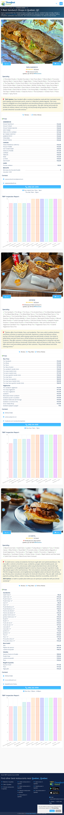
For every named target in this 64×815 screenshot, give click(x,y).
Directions (38, 73)
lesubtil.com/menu (11, 684)
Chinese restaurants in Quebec (7, 788)
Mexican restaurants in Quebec (24, 791)
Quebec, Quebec (40, 778)
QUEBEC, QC (11, 7)
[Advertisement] (32, 761)
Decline (58, 811)
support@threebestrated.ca (57, 799)
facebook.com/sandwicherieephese (15, 421)
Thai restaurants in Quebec (39, 791)
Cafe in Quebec (7, 784)
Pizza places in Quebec (22, 795)
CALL (7, 63)
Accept (52, 811)
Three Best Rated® (31, 813)
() (36, 69)
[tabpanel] (32, 42)
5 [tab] (34, 292)
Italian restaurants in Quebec (24, 787)
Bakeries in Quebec (8, 782)
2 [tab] (30, 292)
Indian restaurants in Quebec (24, 782)
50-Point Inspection (11, 14)
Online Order (9, 413)
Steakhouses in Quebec (39, 787)
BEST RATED (4, 7)
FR (27, 7)
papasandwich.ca (10, 183)
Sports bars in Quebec (38, 782)
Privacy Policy (55, 808)
